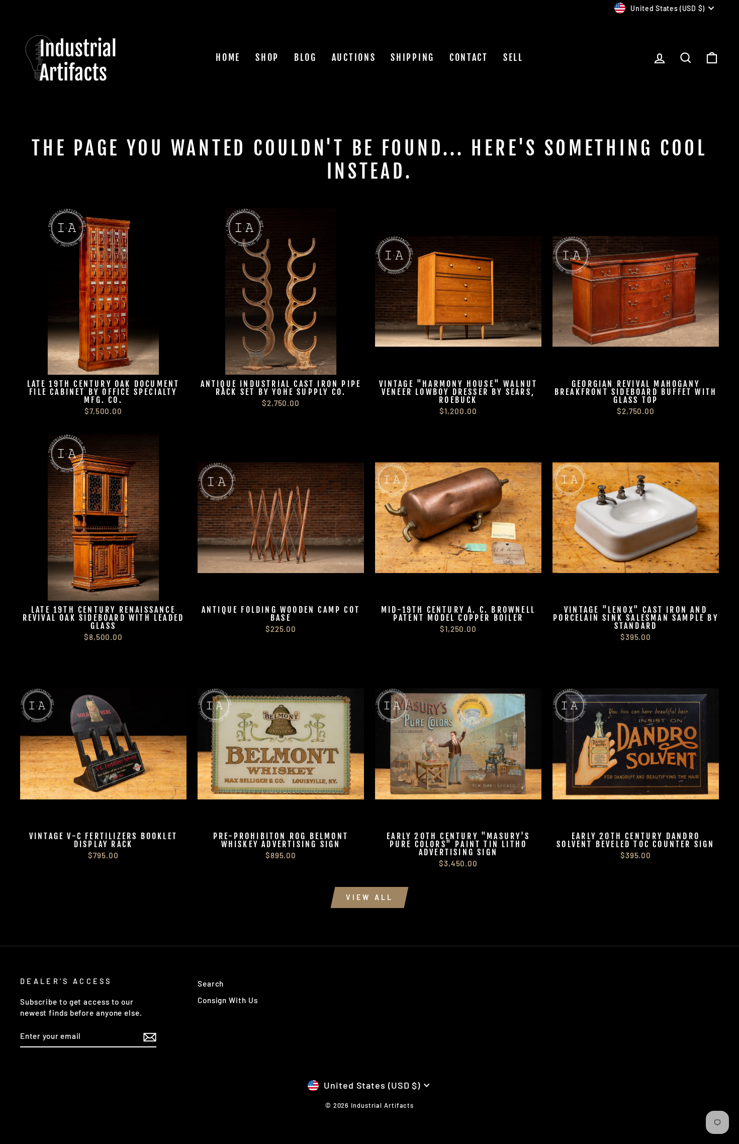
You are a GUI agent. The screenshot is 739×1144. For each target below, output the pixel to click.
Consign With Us (228, 1000)
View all (370, 897)
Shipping (412, 57)
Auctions (354, 57)
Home (228, 57)
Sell (513, 57)
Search (211, 983)
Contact (468, 57)
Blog (305, 57)
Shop (267, 57)
